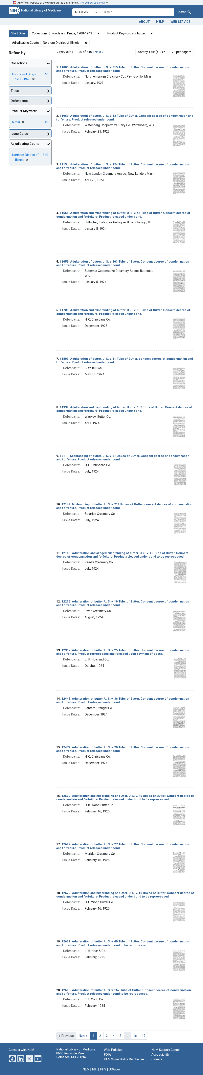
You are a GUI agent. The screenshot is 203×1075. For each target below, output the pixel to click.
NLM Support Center (165, 1050)
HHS (103, 1069)
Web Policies (113, 1050)
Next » (99, 52)
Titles (15, 91)
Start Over (18, 33)
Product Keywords (24, 111)
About (144, 22)
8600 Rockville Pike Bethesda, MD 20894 (71, 1055)
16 (135, 1036)
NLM (86, 1069)
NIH (94, 1069)
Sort (150, 52)
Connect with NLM (21, 1050)
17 (143, 1036)
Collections (19, 63)
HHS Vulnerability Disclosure (124, 1059)
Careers (156, 1059)
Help (160, 22)
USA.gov (115, 1069)
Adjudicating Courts (25, 144)
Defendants (19, 101)
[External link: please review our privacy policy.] (12, 1059)
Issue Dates (19, 134)
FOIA (107, 1054)
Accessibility (160, 1054)
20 (180, 52)
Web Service (180, 22)
